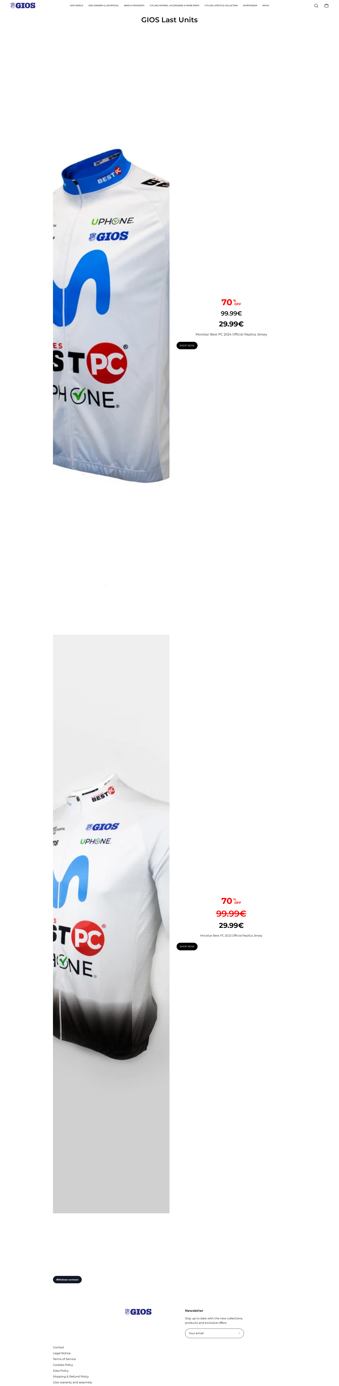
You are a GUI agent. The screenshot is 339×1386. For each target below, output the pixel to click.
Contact (58, 1347)
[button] (316, 5)
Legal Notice (62, 1353)
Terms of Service (64, 1359)
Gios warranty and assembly (72, 1382)
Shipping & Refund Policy (71, 1376)
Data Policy (61, 1370)
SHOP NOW (187, 345)
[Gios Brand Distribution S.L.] (23, 5)
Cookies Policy (63, 1365)
